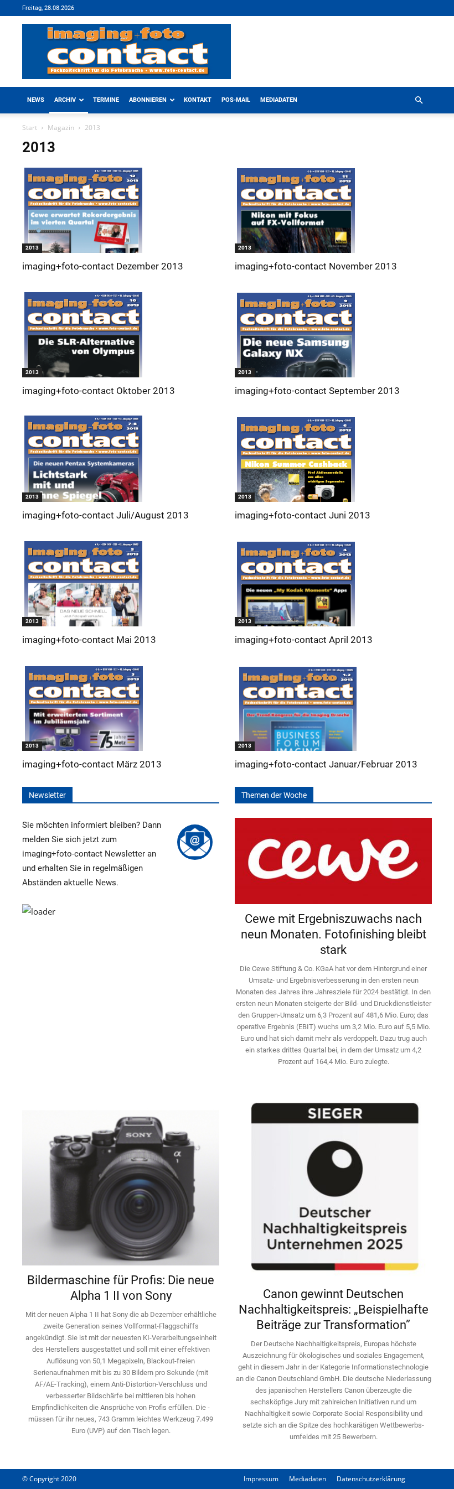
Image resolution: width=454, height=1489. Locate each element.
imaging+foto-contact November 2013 (316, 266)
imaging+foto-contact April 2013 (304, 639)
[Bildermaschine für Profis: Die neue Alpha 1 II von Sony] (120, 1179)
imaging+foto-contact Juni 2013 (302, 515)
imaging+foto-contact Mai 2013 (89, 639)
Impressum (261, 1478)
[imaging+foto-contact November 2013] (333, 208)
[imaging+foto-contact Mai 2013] (120, 582)
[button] (418, 100)
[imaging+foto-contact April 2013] (333, 582)
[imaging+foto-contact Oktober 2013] (120, 333)
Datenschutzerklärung (371, 1478)
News (35, 99)
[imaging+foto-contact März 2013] (120, 706)
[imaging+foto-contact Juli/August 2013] (120, 457)
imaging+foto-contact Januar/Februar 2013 (326, 764)
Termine (106, 99)
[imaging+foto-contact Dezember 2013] (120, 208)
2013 (32, 248)
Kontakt (197, 99)
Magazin (61, 127)
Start (29, 127)
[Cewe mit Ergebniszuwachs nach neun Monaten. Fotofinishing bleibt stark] (333, 861)
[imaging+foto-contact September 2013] (333, 333)
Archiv (65, 99)
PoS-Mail (235, 99)
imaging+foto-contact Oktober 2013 (98, 390)
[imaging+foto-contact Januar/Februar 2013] (333, 706)
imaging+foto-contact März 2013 (92, 764)
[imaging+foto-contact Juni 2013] (333, 457)
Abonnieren (148, 99)
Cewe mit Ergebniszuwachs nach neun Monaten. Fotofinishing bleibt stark (333, 934)
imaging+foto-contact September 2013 (317, 390)
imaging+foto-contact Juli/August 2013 (105, 515)
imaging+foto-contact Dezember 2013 (102, 266)
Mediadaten (278, 99)
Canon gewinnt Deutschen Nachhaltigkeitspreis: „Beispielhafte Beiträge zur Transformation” (334, 1309)
